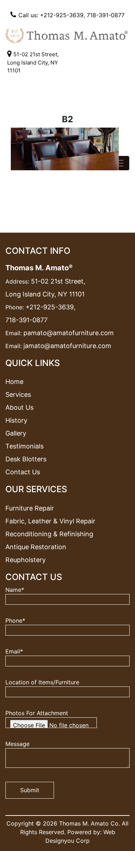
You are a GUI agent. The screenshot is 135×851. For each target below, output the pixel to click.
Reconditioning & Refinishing (49, 534)
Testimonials (24, 446)
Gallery (15, 433)
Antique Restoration (35, 547)
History (16, 420)
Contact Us (22, 472)
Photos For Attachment (36, 713)
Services (18, 394)
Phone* (15, 620)
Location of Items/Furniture (42, 682)
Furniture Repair (29, 508)
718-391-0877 (106, 15)
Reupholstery (25, 560)
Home (14, 381)
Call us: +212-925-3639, (51, 15)
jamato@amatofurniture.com (67, 346)
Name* (14, 589)
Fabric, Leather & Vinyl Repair (50, 521)
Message (17, 743)
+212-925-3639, (51, 307)
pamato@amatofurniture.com (68, 333)
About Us (19, 407)
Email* (14, 651)
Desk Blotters (25, 459)
